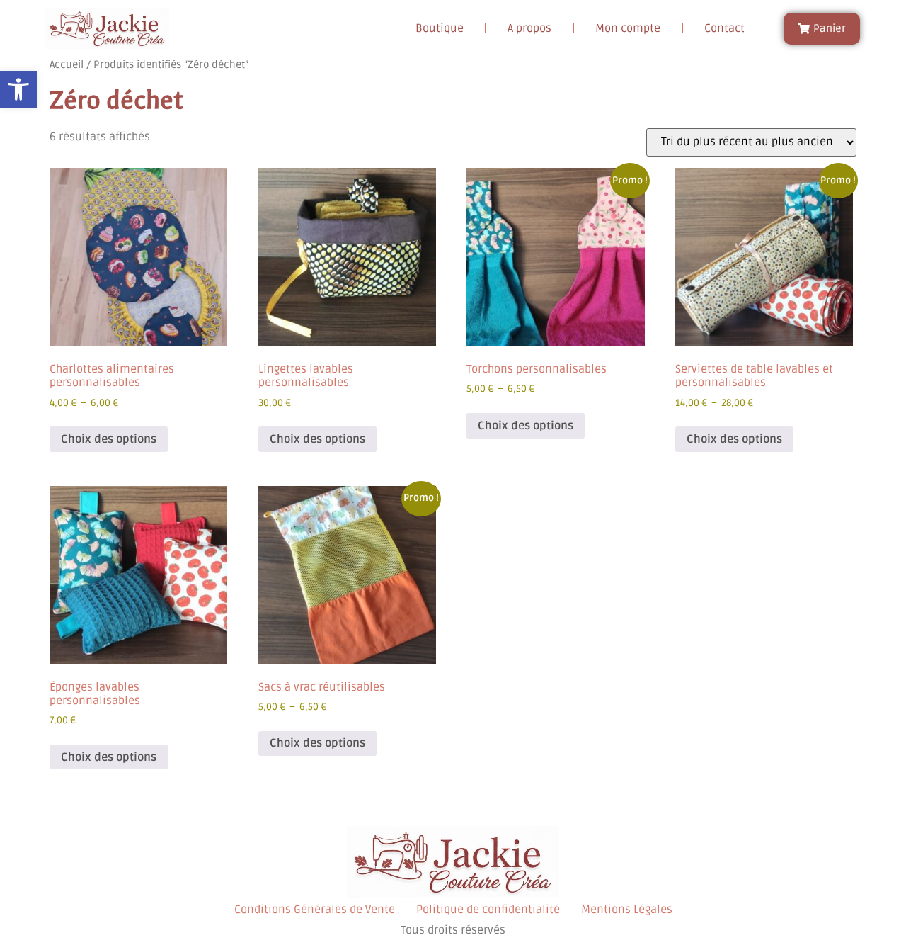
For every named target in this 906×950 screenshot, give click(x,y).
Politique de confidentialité (488, 910)
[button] (18, 89)
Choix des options (108, 439)
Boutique (439, 28)
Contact (724, 28)
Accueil (67, 64)
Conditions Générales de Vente (314, 910)
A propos (529, 28)
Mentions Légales (626, 910)
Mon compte (627, 28)
